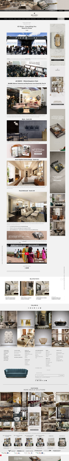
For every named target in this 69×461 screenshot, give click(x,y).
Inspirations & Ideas (28, 354)
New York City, (27, 58)
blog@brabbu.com (59, 360)
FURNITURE (38, 18)
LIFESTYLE (23, 18)
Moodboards (27, 364)
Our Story (48, 361)
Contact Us (58, 350)
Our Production (49, 362)
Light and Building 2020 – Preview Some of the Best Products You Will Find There (24, 229)
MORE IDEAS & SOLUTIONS (34, 390)
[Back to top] (66, 458)
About (20, 10)
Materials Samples (18, 357)
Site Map (27, 10)
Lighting (6, 353)
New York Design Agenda (31, 271)
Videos (47, 356)
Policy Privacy (23, 10)
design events (18, 271)
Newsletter (24, 241)
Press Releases (49, 354)
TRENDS (52, 18)
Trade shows (38, 271)
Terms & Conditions (39, 356)
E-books (26, 363)
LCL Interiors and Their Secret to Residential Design (19, 226)
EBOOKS (43, 18)
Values (36, 354)
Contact (17, 10)
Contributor (14, 10)
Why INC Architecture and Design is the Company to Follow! (20, 228)
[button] (64, 289)
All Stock (6, 360)
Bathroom (6, 357)
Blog (20, 242)
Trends (26, 355)
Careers (47, 364)
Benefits (37, 355)
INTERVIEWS (28, 18)
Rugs (5, 354)
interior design (24, 271)
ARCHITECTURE (11, 18)
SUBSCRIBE (61, 375)
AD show (8, 271)
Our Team (47, 363)
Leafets (26, 362)
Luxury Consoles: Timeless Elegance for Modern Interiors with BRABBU (10, 299)
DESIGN (15, 18)
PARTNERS (34, 388)
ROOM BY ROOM (47, 18)
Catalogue (27, 361)
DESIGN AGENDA (33, 18)
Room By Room (17, 355)
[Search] (63, 19)
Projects (47, 355)
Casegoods (6, 350)
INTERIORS (5, 18)
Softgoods (6, 356)
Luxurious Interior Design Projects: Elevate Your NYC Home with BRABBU (57, 299)
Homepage (6, 10)
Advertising (10, 10)
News (26, 356)
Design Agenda (13, 271)
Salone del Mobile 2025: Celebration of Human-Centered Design (40, 299)
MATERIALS (19, 18)
